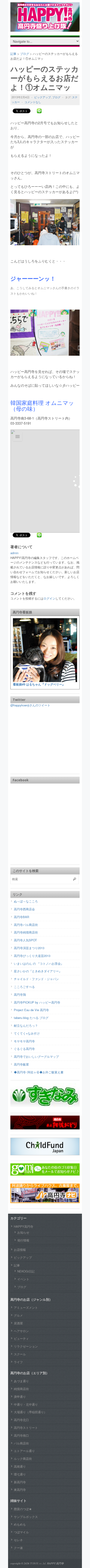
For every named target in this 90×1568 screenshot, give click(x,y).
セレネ (18, 1540)
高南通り (20, 1466)
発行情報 (23, 1240)
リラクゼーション (26, 1346)
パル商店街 (21, 1443)
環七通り (20, 1474)
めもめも (20, 1524)
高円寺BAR (21, 917)
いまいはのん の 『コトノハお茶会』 (39, 963)
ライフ (18, 1362)
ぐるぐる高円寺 (24, 1048)
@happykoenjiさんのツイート (30, 705)
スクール (20, 1354)
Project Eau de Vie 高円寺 (31, 1010)
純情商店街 (21, 1389)
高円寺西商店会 (24, 909)
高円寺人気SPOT (25, 940)
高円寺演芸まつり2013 (29, 948)
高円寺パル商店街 (26, 924)
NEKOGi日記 (26, 1271)
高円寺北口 (21, 1420)
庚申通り (20, 1396)
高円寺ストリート (26, 1427)
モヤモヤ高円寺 (24, 1041)
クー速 (18, 1547)
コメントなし (32, 102)
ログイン (49, 598)
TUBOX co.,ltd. (38, 1563)
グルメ (18, 1315)
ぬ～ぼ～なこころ (26, 901)
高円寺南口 (21, 1435)
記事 (17, 1265)
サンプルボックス (26, 1516)
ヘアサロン (21, 1331)
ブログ (56, 97)
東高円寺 (20, 1489)
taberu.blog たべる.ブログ (31, 1017)
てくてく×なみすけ (27, 1033)
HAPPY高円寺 (23, 1226)
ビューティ (21, 1338)
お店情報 (20, 1249)
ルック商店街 (23, 1458)
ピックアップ (42, 97)
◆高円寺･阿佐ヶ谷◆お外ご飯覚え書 (38, 1072)
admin (14, 553)
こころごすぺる (24, 986)
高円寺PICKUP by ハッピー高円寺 (37, 1002)
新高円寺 (20, 1482)
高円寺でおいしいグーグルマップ (36, 1056)
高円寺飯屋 (21, 1064)
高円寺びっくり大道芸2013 (32, 955)
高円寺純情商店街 (26, 932)
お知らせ (23, 1232)
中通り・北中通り (26, 1404)
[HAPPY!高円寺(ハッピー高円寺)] (45, 28)
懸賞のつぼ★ (23, 1509)
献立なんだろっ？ (26, 1025)
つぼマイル (21, 1532)
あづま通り (21, 1381)
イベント (23, 1279)
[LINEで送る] (39, 111)
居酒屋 (18, 1323)
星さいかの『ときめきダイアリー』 (38, 971)
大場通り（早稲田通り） (30, 1412)
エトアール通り (24, 1451)
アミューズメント (26, 1307)
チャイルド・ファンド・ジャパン (36, 979)
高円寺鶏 (20, 994)
